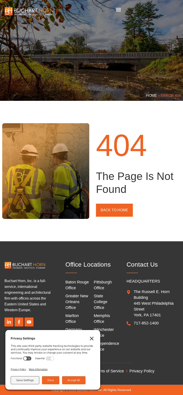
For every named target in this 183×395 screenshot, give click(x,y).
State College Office (100, 302)
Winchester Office (104, 332)
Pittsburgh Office (103, 285)
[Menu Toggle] (118, 9)
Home (151, 95)
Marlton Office (72, 318)
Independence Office (106, 346)
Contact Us (142, 264)
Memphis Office (102, 318)
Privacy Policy (141, 371)
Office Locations (88, 264)
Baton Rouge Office (77, 285)
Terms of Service (109, 371)
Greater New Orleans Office (76, 302)
